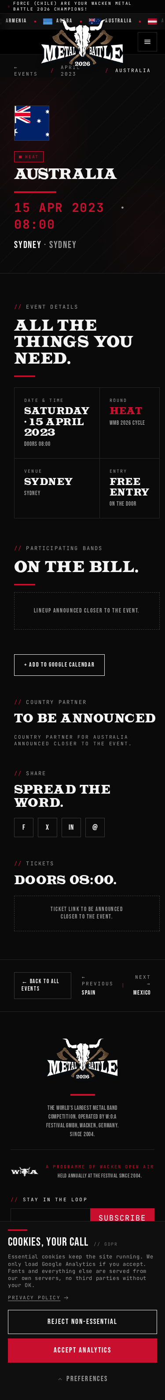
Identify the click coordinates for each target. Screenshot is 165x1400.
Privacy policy (34, 1297)
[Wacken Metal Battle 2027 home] (83, 41)
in (71, 827)
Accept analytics (82, 1350)
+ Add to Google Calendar (59, 664)
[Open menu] (147, 41)
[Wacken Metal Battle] (82, 1057)
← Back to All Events (40, 985)
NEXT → (142, 985)
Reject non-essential (83, 1321)
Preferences (86, 1378)
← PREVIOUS (98, 985)
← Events (26, 70)
